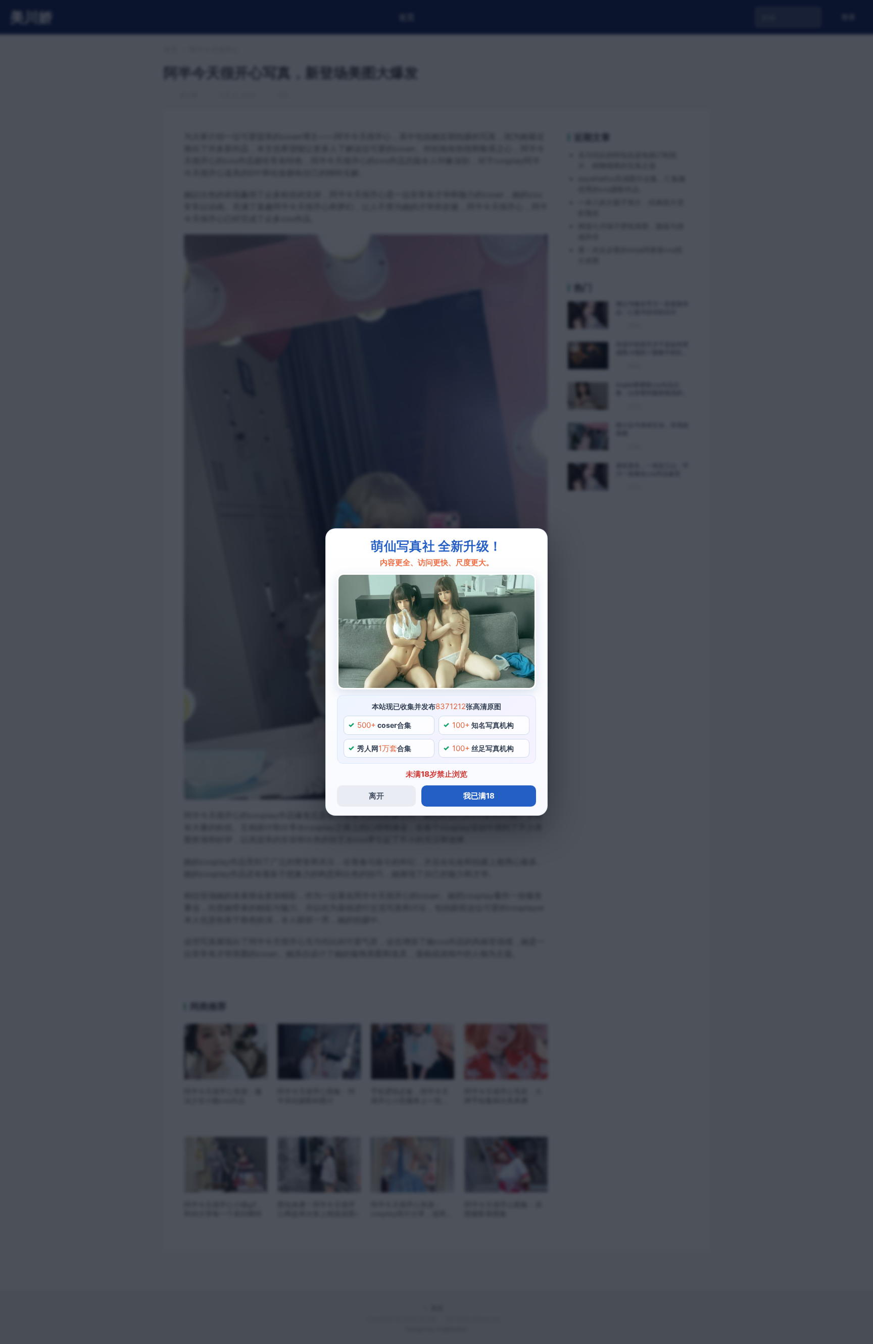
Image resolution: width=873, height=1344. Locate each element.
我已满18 (479, 796)
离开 (376, 796)
